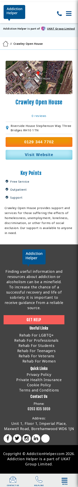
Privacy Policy (39, 374)
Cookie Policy (39, 384)
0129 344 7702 (39, 142)
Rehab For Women (39, 361)
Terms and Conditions (39, 390)
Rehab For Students (36, 345)
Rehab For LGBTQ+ (36, 335)
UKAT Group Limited (61, 28)
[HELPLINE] (39, 481)
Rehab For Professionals (36, 340)
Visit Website (39, 154)
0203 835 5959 (39, 409)
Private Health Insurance (39, 379)
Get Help (34, 320)
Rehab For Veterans (36, 356)
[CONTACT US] (13, 481)
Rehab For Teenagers (36, 350)
